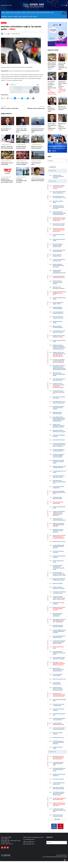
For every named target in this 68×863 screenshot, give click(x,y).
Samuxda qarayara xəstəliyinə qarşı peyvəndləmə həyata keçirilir (59, 271)
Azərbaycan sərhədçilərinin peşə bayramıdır (21, 180)
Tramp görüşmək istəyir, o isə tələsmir (59, 472)
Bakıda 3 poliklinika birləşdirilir (57, 255)
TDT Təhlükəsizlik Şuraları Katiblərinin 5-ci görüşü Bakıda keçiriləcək (58, 793)
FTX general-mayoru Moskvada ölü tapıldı (57, 498)
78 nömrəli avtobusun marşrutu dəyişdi (57, 675)
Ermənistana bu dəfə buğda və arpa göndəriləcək (59, 719)
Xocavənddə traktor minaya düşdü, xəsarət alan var (59, 331)
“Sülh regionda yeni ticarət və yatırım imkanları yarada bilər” (59, 620)
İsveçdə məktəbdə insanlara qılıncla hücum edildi (59, 251)
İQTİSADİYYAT (18, 12)
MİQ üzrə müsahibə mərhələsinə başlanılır (58, 327)
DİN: (58, 647)
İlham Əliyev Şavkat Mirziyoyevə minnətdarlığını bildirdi (59, 374)
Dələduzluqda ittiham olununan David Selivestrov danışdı (62, 87)
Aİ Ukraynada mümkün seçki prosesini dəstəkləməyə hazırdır (59, 769)
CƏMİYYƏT (24, 12)
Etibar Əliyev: (59, 663)
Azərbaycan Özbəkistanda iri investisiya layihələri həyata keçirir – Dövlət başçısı (59, 445)
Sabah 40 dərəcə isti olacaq (59, 541)
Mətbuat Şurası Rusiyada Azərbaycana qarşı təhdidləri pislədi (7, 180)
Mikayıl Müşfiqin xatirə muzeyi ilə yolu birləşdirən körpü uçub (52, 66)
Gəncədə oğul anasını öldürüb (57, 322)
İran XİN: (59, 799)
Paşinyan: (59, 804)
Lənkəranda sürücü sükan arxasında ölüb (58, 487)
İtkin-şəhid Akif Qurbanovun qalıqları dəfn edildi (59, 637)
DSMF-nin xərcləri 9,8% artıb (59, 679)
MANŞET (3, 12)
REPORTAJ (33, 12)
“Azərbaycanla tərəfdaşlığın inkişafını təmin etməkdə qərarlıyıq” (59, 642)
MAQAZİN (30, 16)
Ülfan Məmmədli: (59, 219)
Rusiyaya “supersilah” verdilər (58, 748)
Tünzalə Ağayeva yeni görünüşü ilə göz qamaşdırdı (59, 519)
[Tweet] (23, 98)
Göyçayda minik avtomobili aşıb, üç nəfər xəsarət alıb (59, 224)
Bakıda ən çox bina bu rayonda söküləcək (62, 108)
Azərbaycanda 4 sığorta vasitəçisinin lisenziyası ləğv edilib (59, 810)
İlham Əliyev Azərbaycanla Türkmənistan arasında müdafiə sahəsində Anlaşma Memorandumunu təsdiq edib (59, 367)
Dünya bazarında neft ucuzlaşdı (57, 733)
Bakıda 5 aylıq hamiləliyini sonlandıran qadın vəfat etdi (59, 492)
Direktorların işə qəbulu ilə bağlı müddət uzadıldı (59, 476)
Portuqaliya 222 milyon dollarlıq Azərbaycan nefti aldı (58, 392)
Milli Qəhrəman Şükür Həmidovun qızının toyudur (62, 126)
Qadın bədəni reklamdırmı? (59, 439)
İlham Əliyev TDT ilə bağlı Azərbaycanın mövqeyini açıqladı (58, 461)
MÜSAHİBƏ (47, 12)
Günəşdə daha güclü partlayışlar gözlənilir (57, 308)
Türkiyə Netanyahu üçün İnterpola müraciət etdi (58, 312)
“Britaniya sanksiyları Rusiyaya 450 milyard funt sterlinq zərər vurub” (59, 574)
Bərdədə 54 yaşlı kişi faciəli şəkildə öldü (59, 775)
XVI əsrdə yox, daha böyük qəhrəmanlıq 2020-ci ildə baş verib (59, 361)
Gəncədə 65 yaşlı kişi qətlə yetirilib (59, 240)
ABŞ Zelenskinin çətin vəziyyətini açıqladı (57, 413)
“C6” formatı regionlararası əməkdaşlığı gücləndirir (59, 450)
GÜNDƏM (8, 12)
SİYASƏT (12, 12)
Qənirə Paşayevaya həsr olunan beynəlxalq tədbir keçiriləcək (58, 742)
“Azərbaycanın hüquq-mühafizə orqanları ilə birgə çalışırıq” (59, 598)
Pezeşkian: (59, 293)
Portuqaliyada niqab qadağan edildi (59, 700)
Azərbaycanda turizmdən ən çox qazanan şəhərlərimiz (59, 728)
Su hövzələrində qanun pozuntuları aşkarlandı (58, 626)
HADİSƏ (20, 16)
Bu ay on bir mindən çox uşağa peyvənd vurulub (58, 317)
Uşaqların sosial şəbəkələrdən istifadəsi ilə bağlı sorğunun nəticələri (58, 425)
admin (8, 33)
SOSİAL (52, 12)
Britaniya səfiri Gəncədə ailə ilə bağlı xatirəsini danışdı (59, 579)
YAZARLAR (10, 16)
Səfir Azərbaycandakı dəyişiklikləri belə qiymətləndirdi (57, 614)
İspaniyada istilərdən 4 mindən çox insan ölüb (58, 815)
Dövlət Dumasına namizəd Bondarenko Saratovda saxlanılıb (58, 407)
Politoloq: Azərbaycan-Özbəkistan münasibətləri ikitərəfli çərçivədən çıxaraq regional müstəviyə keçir (59, 347)
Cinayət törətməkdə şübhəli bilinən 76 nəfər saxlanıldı (59, 658)
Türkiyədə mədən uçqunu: (59, 277)
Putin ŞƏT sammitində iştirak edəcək (59, 298)
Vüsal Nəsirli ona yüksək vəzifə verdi (58, 552)
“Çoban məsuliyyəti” (58, 724)
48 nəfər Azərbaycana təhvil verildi (59, 341)
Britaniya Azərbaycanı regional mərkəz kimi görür (59, 588)
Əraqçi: (59, 230)
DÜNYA (28, 12)
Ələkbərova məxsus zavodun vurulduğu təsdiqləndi (59, 467)
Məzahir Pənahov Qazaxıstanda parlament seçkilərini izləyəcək (58, 669)
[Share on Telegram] (28, 98)
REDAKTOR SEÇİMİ (40, 12)
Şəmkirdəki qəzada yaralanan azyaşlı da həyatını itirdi (59, 482)
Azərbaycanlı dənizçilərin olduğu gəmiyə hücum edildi (37, 130)
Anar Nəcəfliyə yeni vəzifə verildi (58, 235)
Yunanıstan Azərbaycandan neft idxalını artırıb (59, 260)
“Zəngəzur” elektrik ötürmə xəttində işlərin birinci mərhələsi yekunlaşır (59, 513)
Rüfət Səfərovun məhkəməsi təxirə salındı (59, 397)
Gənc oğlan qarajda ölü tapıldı (58, 202)
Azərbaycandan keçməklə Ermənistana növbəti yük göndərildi (58, 546)
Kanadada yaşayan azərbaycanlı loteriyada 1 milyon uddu (58, 176)
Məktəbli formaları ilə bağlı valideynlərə (59, 336)
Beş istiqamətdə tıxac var (58, 737)
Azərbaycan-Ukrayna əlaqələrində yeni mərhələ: (58, 385)
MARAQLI (35, 16)
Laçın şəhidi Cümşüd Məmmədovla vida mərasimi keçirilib (59, 653)
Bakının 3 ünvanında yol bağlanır (58, 303)
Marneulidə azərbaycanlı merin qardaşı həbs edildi (58, 788)
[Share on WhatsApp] (3, 98)
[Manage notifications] (65, 860)
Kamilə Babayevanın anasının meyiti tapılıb (51, 109)
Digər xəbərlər (57, 819)
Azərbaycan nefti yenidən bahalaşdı (58, 709)
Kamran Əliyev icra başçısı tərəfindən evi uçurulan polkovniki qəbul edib (52, 88)
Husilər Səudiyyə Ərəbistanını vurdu (57, 683)
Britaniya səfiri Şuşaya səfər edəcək (59, 507)
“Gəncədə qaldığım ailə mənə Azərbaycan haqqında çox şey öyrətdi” (59, 631)
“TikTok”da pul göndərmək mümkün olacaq (58, 783)
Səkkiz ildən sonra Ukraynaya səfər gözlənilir (59, 288)
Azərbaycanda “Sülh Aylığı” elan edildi (59, 436)
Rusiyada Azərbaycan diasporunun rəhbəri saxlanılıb (57, 245)
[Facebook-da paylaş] (9, 98)
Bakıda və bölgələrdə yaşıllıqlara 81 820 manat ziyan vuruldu (58, 265)
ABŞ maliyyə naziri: (58, 757)
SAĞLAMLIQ (24, 16)
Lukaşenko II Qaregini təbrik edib (59, 714)
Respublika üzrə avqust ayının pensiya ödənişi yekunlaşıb (58, 531)
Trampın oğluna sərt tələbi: (59, 187)
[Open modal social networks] (33, 98)
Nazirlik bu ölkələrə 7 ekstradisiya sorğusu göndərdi (57, 282)
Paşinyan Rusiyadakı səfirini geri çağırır (59, 556)
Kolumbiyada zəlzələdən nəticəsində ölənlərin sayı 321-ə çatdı (58, 207)
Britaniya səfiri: (59, 537)
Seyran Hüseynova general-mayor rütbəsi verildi (59, 379)
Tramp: (58, 502)
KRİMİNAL (15, 16)
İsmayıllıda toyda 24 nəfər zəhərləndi (58, 603)
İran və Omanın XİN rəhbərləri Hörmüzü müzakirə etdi (59, 192)
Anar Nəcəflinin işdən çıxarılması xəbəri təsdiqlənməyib (52, 126)
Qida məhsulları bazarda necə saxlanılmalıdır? (59, 197)
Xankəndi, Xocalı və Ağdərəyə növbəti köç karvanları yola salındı (58, 689)
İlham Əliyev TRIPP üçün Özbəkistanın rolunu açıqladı (59, 431)
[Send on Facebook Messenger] (17, 98)
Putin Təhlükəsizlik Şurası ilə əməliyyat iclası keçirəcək (59, 402)
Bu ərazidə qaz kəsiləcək (58, 779)
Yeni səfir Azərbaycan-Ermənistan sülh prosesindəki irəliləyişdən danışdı (58, 567)
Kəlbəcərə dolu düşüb (57, 583)
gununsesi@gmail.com (30, 841)
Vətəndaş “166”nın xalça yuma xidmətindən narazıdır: (59, 354)
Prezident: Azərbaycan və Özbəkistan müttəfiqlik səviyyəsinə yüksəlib (58, 455)
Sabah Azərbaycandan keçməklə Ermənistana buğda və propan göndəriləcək (59, 213)
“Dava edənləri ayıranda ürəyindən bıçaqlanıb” (58, 763)
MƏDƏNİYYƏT (4, 16)
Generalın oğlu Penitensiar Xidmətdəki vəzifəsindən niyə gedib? (62, 66)
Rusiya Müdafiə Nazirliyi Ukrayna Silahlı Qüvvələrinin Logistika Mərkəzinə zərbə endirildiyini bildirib (59, 419)
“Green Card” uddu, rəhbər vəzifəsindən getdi (21, 130)
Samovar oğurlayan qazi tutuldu (58, 561)
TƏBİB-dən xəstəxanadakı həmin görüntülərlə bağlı (58, 525)
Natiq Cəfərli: (59, 695)
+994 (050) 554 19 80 (29, 839)
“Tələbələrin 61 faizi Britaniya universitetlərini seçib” (59, 592)
